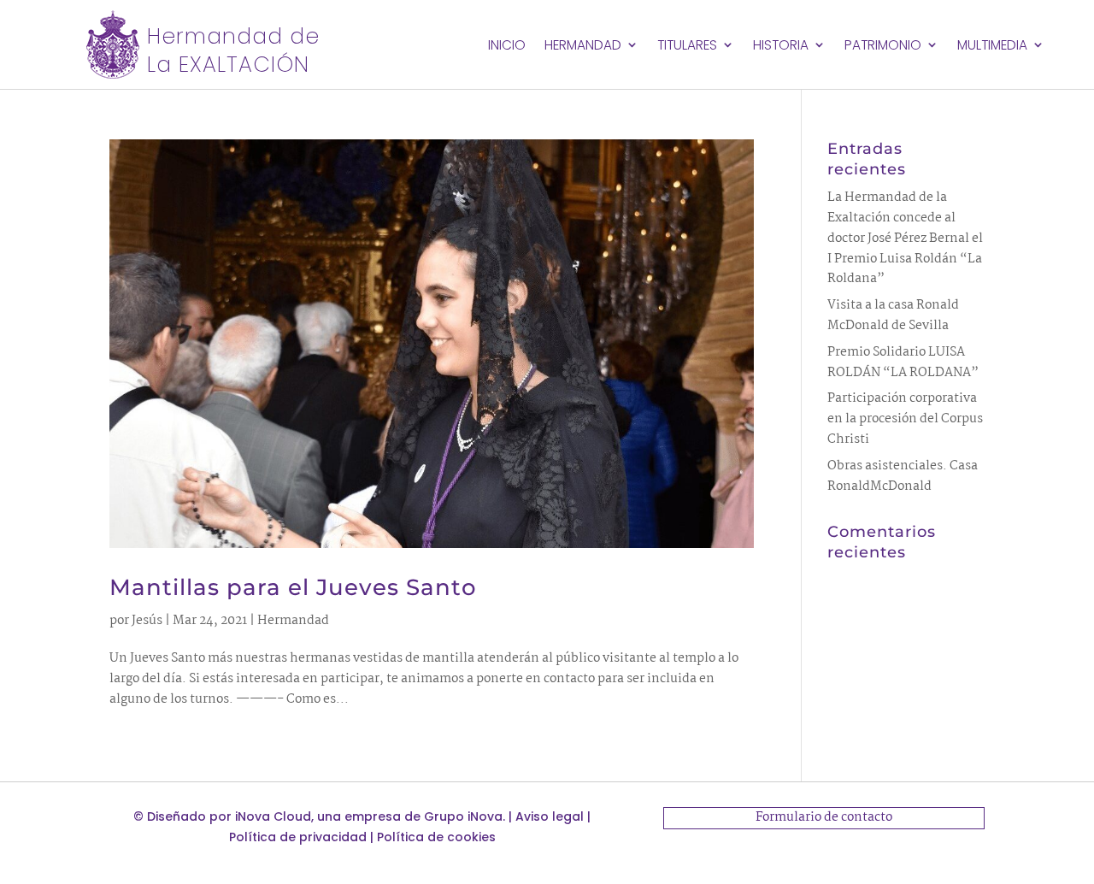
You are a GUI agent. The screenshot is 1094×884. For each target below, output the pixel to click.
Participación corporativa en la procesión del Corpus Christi (905, 419)
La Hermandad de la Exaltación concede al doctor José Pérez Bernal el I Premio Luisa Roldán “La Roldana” (905, 238)
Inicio (507, 46)
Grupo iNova (463, 816)
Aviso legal (549, 816)
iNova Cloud (273, 816)
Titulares (687, 46)
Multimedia (992, 46)
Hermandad (582, 46)
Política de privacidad (298, 837)
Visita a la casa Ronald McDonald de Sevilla (893, 315)
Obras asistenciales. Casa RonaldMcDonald (902, 476)
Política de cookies (436, 837)
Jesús (147, 620)
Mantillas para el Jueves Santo (293, 587)
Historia (781, 46)
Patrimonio (882, 46)
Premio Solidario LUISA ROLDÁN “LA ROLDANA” (903, 362)
